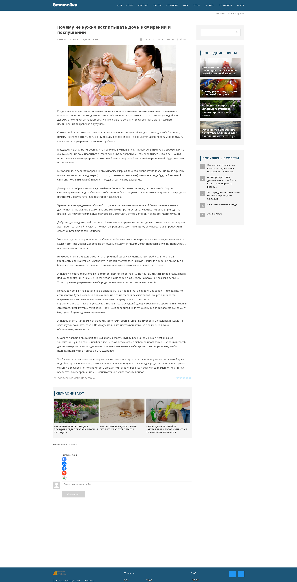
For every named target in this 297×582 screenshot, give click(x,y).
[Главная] (65, 5)
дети (77, 378)
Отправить (73, 494)
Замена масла (214, 213)
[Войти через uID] (64, 459)
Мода (149, 579)
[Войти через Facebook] (64, 468)
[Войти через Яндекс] (64, 473)
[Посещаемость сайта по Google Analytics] (59, 574)
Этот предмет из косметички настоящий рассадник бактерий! (223, 195)
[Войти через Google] (64, 477)
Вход (222, 13)
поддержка (88, 378)
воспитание (65, 378)
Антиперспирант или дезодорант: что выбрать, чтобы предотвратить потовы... (222, 181)
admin (182, 39)
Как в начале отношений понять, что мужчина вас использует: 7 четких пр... (221, 168)
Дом (126, 579)
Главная (195, 579)
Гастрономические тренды (222, 204)
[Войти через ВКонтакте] (64, 463)
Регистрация (237, 13)
